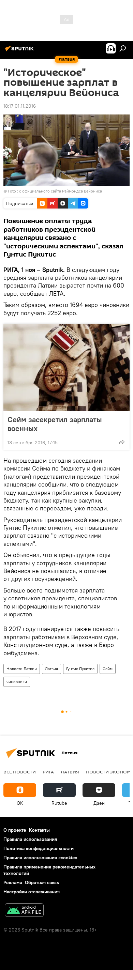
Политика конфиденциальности (38, 848)
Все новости (19, 772)
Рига (48, 772)
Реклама (12, 882)
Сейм (108, 668)
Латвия (51, 668)
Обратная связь (42, 882)
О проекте (14, 830)
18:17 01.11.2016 (19, 106)
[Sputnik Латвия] (20, 51)
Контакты (39, 830)
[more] (122, 442)
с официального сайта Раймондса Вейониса (60, 191)
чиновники (16, 681)
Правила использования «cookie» (40, 857)
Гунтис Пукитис (80, 668)
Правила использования (30, 839)
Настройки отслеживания (31, 892)
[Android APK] (24, 911)
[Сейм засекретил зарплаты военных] (66, 367)
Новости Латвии (21, 668)
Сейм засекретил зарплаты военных (55, 424)
